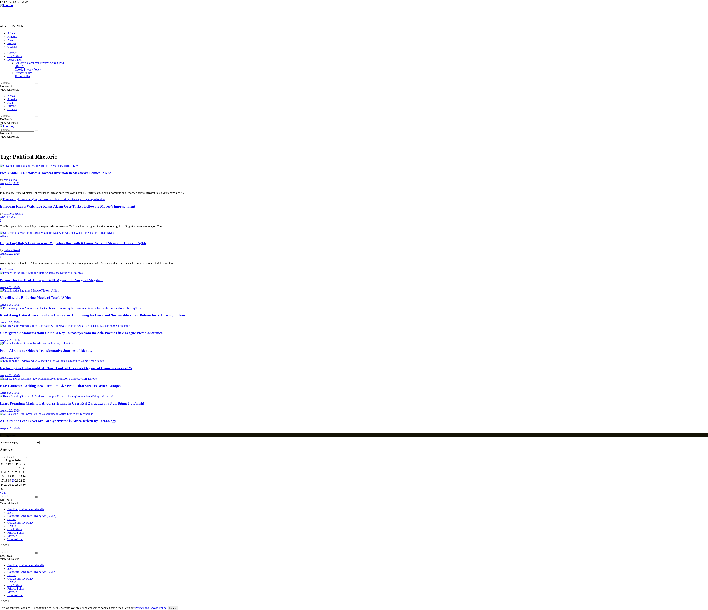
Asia (10, 40)
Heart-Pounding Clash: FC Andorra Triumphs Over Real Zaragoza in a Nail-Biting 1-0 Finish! (72, 403)
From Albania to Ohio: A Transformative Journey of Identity (46, 350)
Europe (11, 43)
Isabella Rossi (12, 250)
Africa (11, 33)
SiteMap (12, 535)
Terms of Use (22, 76)
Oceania (12, 46)
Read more (6, 269)
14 (16, 476)
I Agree (173, 608)
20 (13, 480)
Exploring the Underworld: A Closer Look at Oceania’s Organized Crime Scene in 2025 (66, 368)
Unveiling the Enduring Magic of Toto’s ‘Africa (35, 297)
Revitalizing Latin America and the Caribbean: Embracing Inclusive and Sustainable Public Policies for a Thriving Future (92, 315)
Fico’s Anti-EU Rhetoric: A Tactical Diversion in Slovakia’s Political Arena (56, 173)
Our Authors (14, 56)
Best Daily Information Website (25, 509)
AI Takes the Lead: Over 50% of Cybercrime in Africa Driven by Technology (58, 421)
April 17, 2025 (8, 216)
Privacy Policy (23, 72)
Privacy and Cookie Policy (150, 607)
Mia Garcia (10, 179)
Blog (10, 512)
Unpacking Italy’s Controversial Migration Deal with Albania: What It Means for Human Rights (73, 243)
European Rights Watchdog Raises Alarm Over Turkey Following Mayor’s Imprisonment (67, 206)
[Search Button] (36, 83)
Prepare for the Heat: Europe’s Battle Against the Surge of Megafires (51, 280)
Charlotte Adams (13, 213)
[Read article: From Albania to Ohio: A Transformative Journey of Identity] (354, 343)
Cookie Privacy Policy (28, 69)
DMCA (19, 66)
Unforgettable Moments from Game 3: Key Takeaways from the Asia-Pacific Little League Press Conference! (81, 333)
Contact (11, 52)
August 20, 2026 (10, 253)
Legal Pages (14, 59)
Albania (4, 236)
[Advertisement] (67, 15)
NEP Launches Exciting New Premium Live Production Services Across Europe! (60, 386)
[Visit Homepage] (7, 5)
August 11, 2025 (9, 183)
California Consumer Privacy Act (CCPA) (39, 62)
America (12, 36)
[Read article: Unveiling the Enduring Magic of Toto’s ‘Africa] (354, 290)
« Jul (3, 492)
